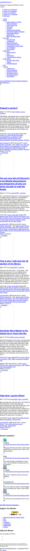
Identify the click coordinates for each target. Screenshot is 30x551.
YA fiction (26, 140)
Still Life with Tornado (14, 221)
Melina (14, 359)
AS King (11, 216)
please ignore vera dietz (8, 220)
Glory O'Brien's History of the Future (10, 218)
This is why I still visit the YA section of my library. (14, 262)
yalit (1, 360)
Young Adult (15, 134)
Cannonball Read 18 (6, 2)
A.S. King (8, 135)
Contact (5, 527)
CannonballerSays (5, 137)
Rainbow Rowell (20, 220)
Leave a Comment (19, 337)
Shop (4, 520)
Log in (2, 6)
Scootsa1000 (4, 221)
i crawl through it (13, 229)
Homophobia (3, 138)
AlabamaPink (7, 525)
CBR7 (9, 359)
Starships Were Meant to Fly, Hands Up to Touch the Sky (14, 332)
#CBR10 (2, 135)
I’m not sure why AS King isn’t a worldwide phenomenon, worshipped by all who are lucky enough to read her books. (15, 184)
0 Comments (4, 153)
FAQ (4, 519)
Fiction (9, 134)
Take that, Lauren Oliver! (12, 395)
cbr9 (27, 216)
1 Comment (22, 193)
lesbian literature (13, 138)
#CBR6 (21, 418)
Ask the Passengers (17, 135)
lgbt (19, 138)
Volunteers (6, 522)
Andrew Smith (4, 216)
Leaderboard (7, 524)
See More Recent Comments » (9, 505)
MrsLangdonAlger (5, 140)
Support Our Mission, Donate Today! (13, 517)
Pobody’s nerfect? (9, 108)
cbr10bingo (14, 137)
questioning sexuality (17, 140)
